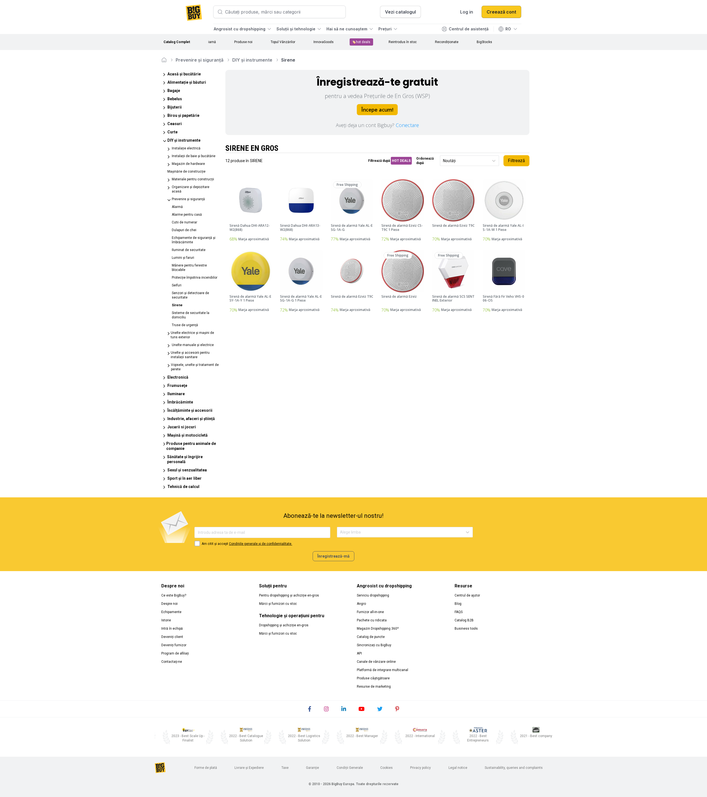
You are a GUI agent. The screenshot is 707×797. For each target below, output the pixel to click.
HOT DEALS (401, 161)
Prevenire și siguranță (199, 60)
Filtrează (516, 160)
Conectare (407, 125)
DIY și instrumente (252, 60)
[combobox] (443, 161)
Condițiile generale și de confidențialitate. (260, 544)
